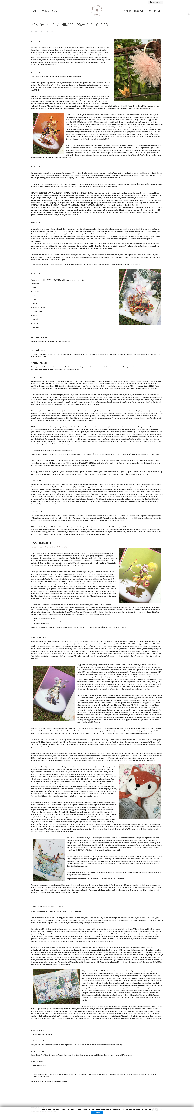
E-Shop (36, 11)
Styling (127, 11)
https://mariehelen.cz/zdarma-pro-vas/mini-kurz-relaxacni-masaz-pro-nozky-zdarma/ (96, 879)
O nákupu (45, 11)
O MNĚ (54, 11)
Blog (149, 11)
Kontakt (157, 11)
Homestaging (139, 11)
